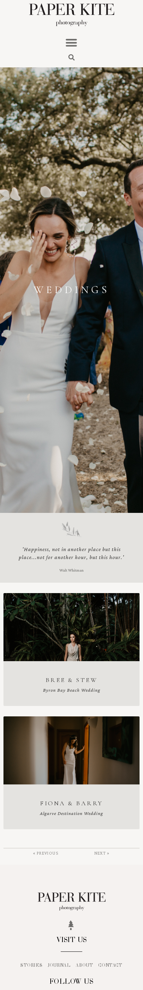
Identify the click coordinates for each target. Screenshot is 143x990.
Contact (110, 965)
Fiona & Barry (71, 803)
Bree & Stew (71, 680)
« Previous (45, 853)
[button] (71, 42)
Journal (59, 965)
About (84, 965)
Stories (31, 965)
